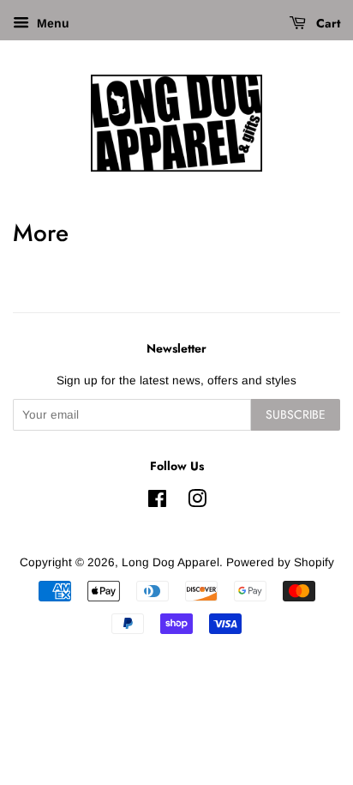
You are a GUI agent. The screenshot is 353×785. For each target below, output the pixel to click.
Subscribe (296, 414)
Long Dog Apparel (170, 562)
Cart (326, 23)
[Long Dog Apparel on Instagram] (197, 502)
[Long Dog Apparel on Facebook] (157, 502)
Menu (51, 23)
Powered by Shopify (280, 562)
